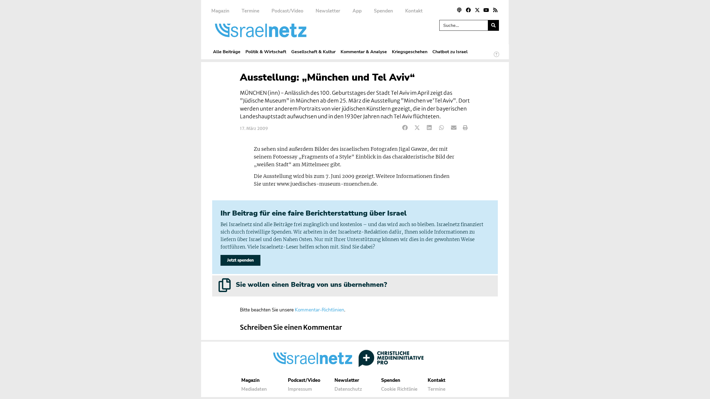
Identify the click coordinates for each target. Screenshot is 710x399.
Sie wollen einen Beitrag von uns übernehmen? (311, 284)
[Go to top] (496, 57)
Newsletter (328, 11)
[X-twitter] (477, 10)
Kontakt (414, 11)
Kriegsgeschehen (409, 52)
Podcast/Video (287, 11)
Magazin (220, 11)
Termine (250, 11)
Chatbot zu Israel (450, 52)
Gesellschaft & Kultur (313, 52)
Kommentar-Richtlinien (319, 310)
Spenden (383, 11)
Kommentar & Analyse (364, 52)
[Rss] (495, 10)
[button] (405, 128)
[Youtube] (486, 10)
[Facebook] (468, 10)
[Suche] (493, 25)
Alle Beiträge (226, 52)
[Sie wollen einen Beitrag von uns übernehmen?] (225, 285)
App (357, 11)
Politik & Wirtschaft (265, 52)
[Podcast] (459, 10)
